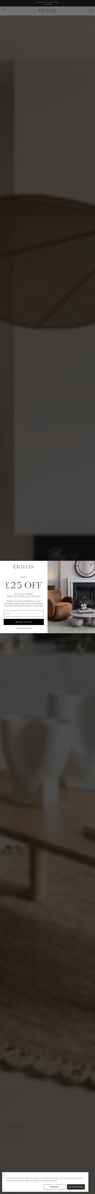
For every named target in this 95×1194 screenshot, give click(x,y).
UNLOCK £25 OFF (23, 622)
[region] (45, 1182)
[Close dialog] (91, 565)
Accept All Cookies (75, 1187)
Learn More (54, 1187)
